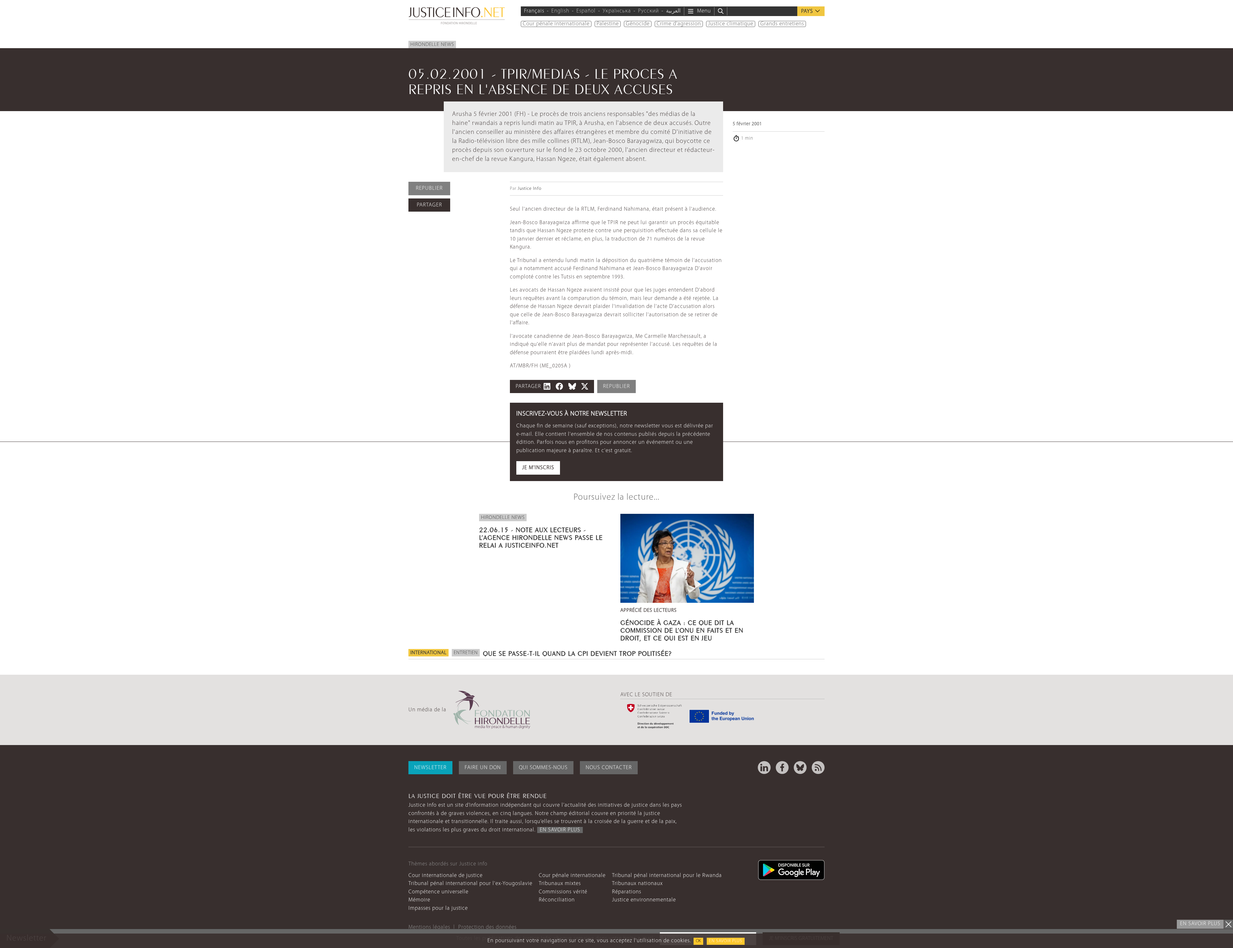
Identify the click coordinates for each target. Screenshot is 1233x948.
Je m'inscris (538, 467)
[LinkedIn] (764, 767)
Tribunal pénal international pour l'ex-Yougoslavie (470, 883)
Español (586, 11)
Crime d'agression (679, 24)
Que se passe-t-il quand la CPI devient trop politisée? (577, 652)
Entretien (466, 652)
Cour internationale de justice (445, 875)
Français (534, 11)
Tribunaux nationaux (637, 883)
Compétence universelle (438, 892)
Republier (429, 188)
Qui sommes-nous (543, 767)
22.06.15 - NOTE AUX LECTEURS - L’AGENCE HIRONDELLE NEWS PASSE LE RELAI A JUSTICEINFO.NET (541, 536)
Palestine (608, 24)
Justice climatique (730, 24)
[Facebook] (782, 767)
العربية (673, 11)
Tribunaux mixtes (560, 883)
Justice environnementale (644, 900)
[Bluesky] (800, 767)
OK (698, 941)
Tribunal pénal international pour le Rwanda (667, 875)
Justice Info (529, 188)
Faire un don (483, 767)
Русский (648, 11)
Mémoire (419, 900)
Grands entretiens (782, 24)
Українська (617, 11)
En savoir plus (725, 941)
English (560, 11)
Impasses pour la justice (438, 908)
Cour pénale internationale (556, 24)
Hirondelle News (432, 44)
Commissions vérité (563, 892)
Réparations (626, 892)
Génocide (638, 24)
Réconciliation (557, 900)
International (428, 652)
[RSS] (818, 767)
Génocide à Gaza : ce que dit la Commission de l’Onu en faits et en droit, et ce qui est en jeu (681, 629)
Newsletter (430, 767)
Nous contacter (609, 767)
